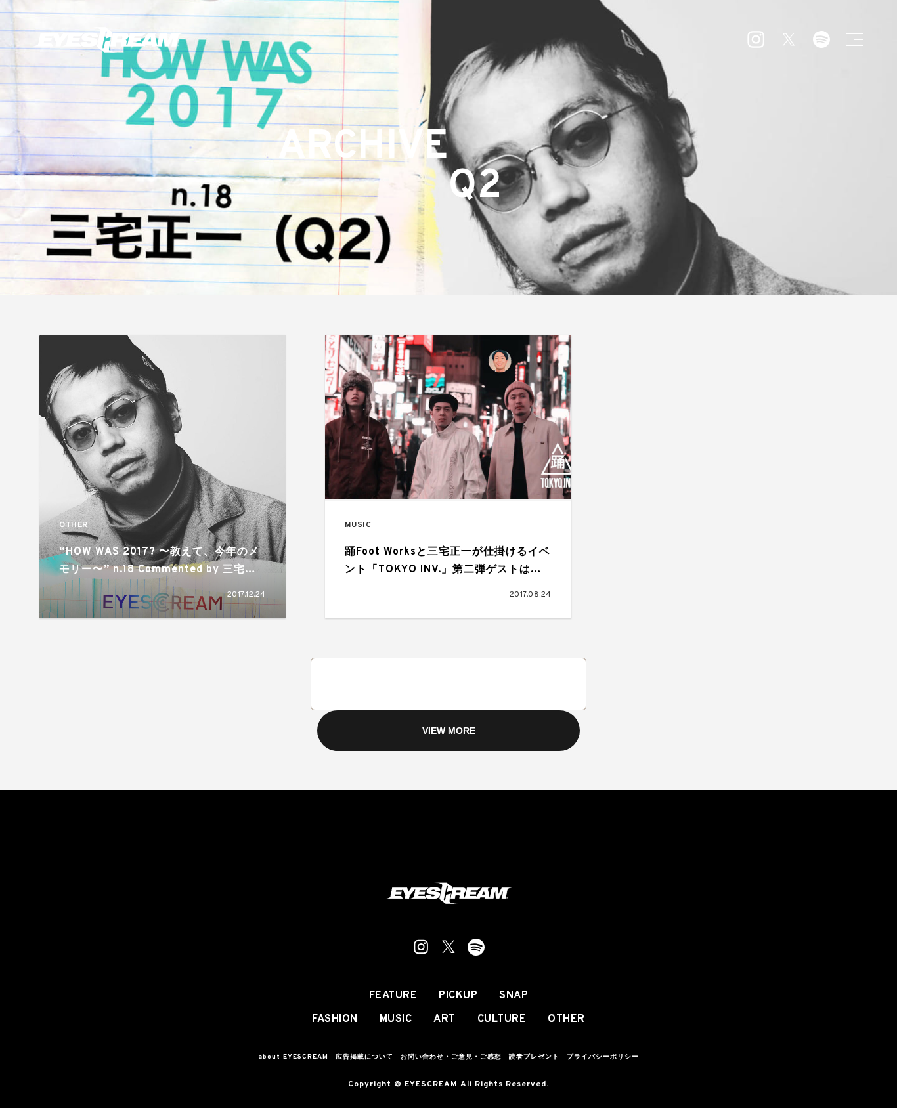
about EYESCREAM (293, 1057)
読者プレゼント (534, 1057)
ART (444, 1019)
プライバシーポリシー (603, 1057)
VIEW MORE (448, 730)
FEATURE (393, 995)
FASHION (335, 1019)
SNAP (513, 995)
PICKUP (458, 995)
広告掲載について (364, 1057)
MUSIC (358, 525)
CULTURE (502, 1019)
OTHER (73, 525)
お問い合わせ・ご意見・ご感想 (451, 1057)
